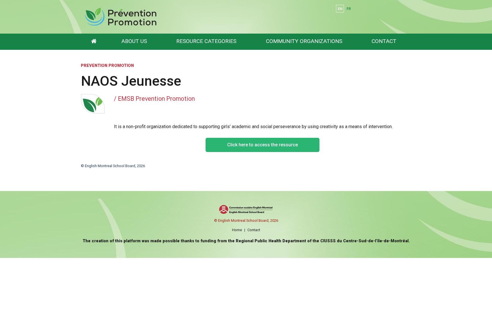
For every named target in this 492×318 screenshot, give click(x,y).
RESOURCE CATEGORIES (206, 41)
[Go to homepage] (94, 42)
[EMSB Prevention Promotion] (178, 17)
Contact (253, 230)
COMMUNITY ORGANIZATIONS (304, 41)
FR (349, 9)
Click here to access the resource (262, 144)
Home (237, 230)
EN (340, 9)
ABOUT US (134, 41)
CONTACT (384, 41)
